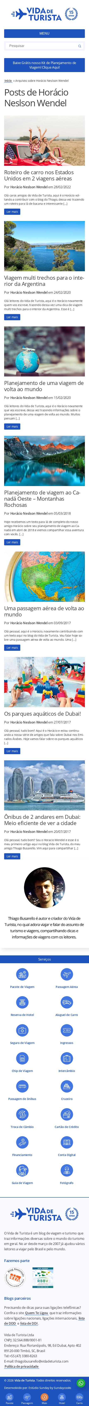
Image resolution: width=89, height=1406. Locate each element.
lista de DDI (28, 1323)
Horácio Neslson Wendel (29, 187)
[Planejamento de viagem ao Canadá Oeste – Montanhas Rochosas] (44, 461)
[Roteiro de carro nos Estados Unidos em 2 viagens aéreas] (44, 141)
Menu (44, 33)
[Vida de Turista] (44, 14)
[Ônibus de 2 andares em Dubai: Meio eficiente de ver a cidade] (44, 785)
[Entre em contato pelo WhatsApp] (81, 1383)
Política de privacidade (21, 1366)
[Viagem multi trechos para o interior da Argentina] (44, 246)
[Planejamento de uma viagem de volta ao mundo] (44, 351)
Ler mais (12, 212)
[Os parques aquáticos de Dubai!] (44, 682)
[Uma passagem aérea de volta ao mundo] (44, 577)
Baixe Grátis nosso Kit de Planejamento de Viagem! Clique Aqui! (44, 65)
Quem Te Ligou (36, 1313)
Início (8, 81)
